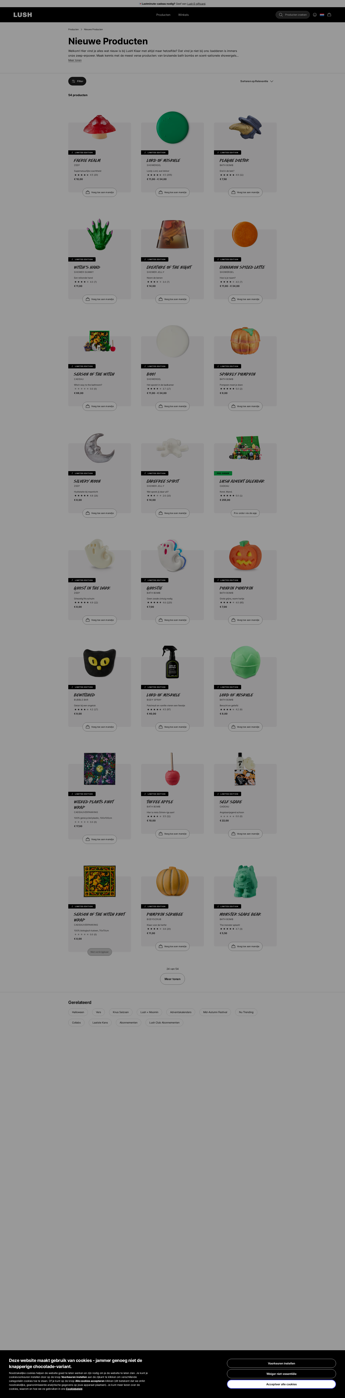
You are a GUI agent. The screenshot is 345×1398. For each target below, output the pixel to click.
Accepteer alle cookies (281, 1384)
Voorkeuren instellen (281, 1363)
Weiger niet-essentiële (281, 1374)
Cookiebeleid (74, 1388)
